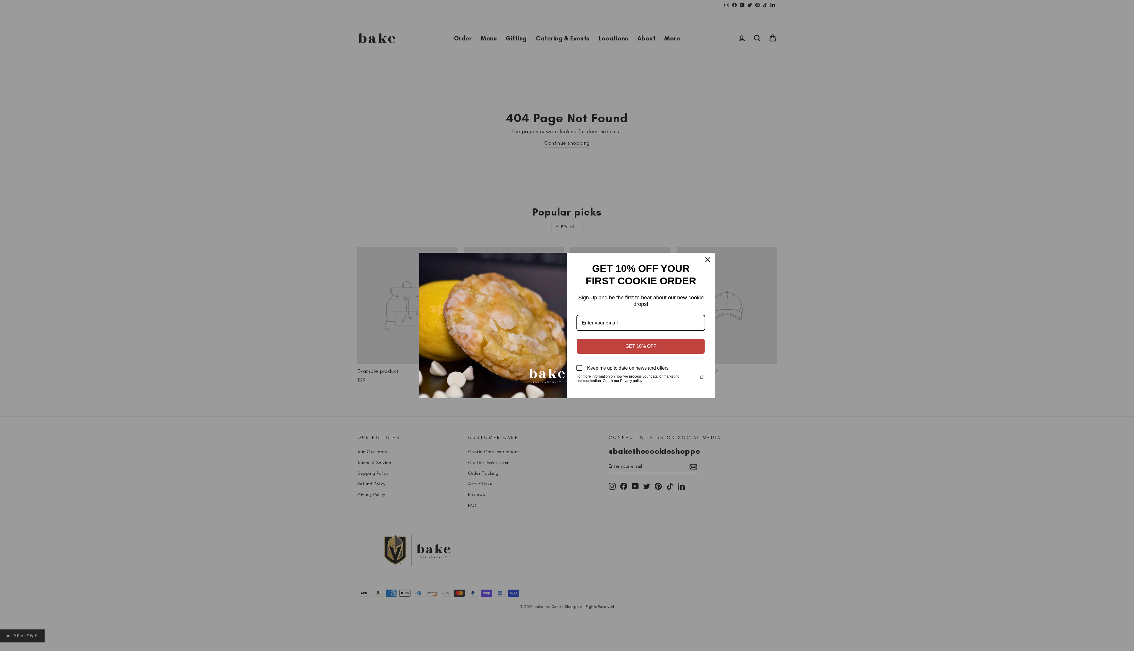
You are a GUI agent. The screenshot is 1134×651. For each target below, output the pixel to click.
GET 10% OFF (640, 346)
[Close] (707, 260)
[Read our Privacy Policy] (701, 377)
